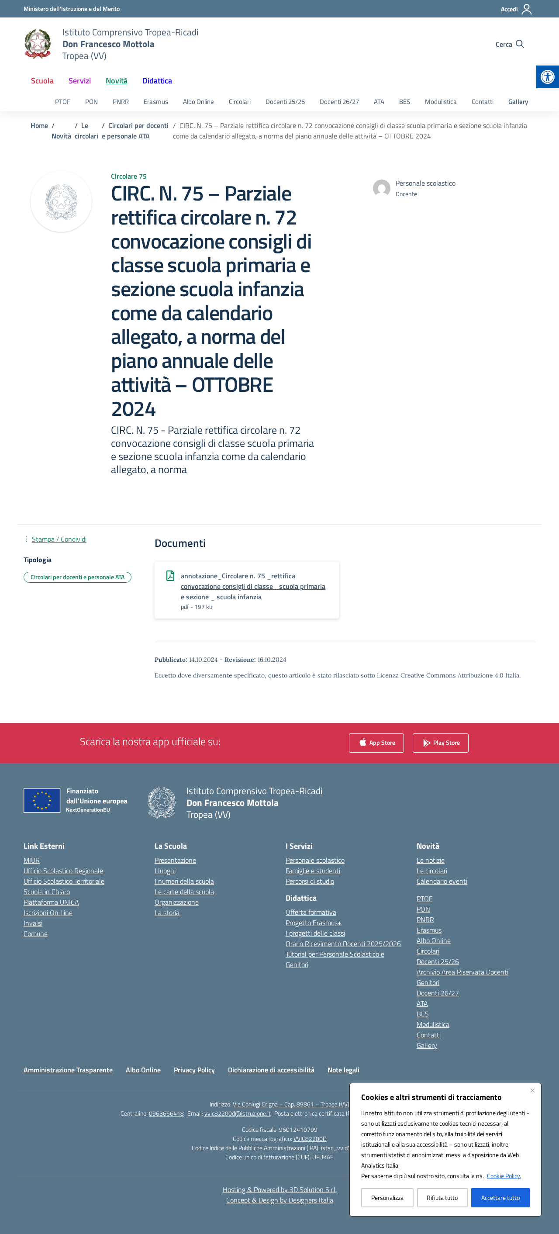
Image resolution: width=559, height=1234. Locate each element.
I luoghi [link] (165, 870)
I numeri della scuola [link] (184, 881)
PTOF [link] (62, 102)
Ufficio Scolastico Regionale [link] (63, 870)
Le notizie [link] (431, 860)
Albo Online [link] (198, 102)
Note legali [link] (343, 1070)
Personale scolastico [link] (315, 860)
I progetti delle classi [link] (315, 933)
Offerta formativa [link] (311, 912)
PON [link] (91, 102)
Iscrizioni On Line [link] (48, 912)
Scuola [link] (42, 80)
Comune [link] (36, 933)
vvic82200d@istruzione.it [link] (237, 1113)
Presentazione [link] (175, 860)
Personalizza (387, 1197)
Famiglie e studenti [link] (313, 870)
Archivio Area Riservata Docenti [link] (462, 972)
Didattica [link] (157, 80)
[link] (547, 77)
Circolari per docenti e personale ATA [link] (77, 576)
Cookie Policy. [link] (504, 1175)
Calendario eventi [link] (442, 881)
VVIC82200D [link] (310, 1138)
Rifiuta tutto (442, 1197)
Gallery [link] (518, 102)
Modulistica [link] (441, 102)
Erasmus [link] (156, 102)
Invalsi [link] (33, 923)
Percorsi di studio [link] (310, 881)
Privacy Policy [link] (194, 1070)
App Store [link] (381, 742)
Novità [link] (117, 80)
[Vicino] (532, 1090)
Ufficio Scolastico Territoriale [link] (64, 881)
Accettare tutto (500, 1197)
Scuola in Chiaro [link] (47, 891)
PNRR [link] (121, 102)
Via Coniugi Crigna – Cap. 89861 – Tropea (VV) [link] (291, 1104)
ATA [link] (379, 102)
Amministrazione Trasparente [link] (68, 1070)
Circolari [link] (240, 102)
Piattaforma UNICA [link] (51, 902)
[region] (445, 1150)
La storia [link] (167, 912)
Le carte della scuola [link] (184, 891)
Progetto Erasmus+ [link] (314, 922)
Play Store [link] (446, 742)
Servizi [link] (80, 80)
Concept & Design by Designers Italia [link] (279, 1200)
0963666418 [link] (166, 1113)
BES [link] (404, 102)
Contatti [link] (482, 102)
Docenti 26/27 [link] (339, 102)
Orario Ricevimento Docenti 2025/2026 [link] (343, 943)
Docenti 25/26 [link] (285, 102)
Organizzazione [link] (177, 902)
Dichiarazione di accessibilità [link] (271, 1070)
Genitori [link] (428, 982)
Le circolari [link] (432, 870)
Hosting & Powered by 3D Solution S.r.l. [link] (280, 1189)
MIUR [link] (32, 860)
